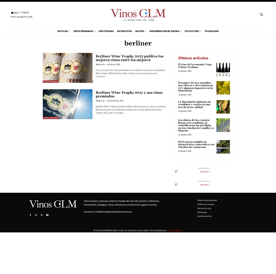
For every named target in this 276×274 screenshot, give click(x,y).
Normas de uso (204, 208)
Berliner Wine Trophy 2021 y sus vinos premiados (129, 95)
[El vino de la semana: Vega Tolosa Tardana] (223, 69)
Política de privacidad (207, 200)
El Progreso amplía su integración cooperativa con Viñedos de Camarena (196, 144)
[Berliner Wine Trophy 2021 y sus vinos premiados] (67, 104)
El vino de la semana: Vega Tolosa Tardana (195, 66)
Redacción (100, 64)
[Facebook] (30, 215)
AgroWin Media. (174, 230)
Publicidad (202, 212)
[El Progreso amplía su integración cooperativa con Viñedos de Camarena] (223, 147)
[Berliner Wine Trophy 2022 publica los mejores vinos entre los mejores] (67, 68)
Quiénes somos (204, 216)
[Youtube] (47, 215)
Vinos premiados (50, 82)
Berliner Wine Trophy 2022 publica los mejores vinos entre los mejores (129, 58)
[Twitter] (42, 215)
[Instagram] (36, 215)
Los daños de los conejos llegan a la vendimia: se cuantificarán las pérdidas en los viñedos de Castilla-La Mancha (196, 125)
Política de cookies (205, 204)
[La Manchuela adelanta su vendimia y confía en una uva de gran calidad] (223, 107)
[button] (261, 14)
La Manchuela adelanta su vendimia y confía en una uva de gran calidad (194, 104)
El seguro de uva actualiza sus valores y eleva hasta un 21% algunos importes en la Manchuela (195, 86)
